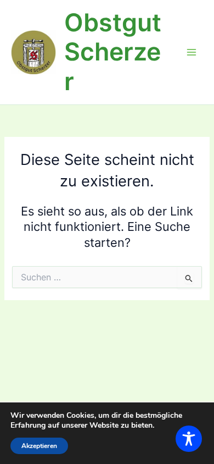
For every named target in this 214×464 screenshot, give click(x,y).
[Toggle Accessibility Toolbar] (188, 438)
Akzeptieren (39, 445)
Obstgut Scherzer (112, 52)
